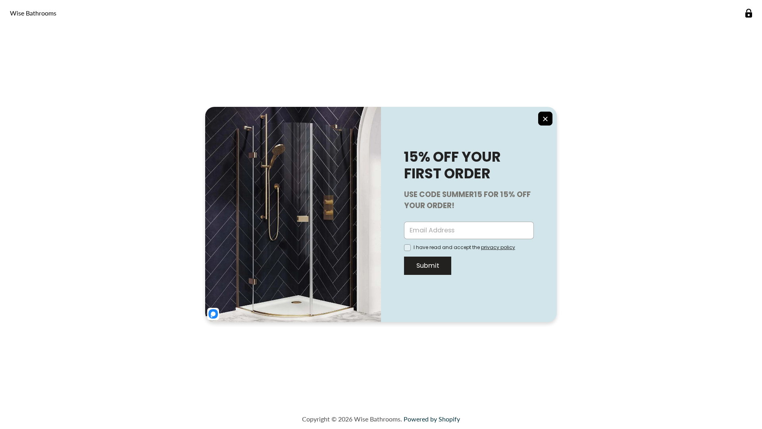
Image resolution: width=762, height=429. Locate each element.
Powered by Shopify (432, 419)
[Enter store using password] (748, 13)
